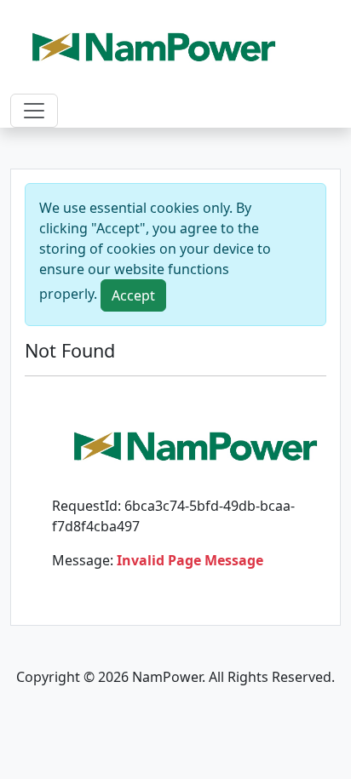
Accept (133, 295)
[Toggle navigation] (34, 111)
